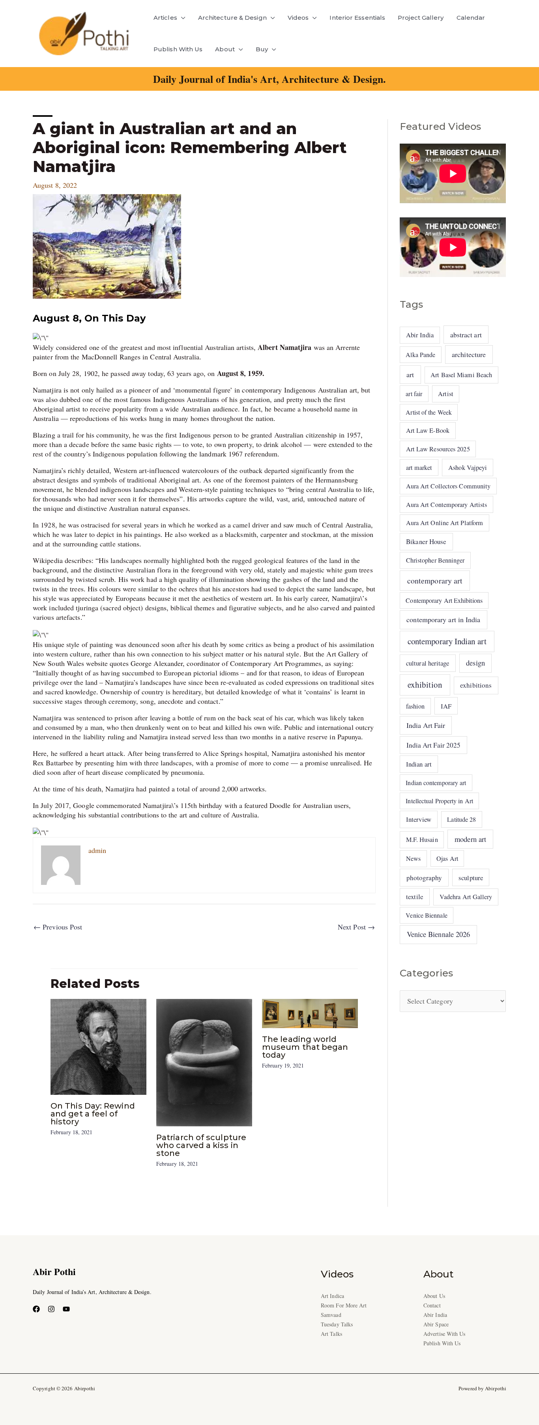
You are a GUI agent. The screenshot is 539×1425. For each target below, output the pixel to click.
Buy (262, 49)
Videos (298, 17)
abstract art (466, 334)
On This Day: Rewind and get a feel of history (93, 1113)
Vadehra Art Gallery (466, 896)
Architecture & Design (232, 17)
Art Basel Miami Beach (461, 374)
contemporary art (434, 580)
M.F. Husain (422, 839)
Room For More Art (344, 1305)
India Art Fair (425, 725)
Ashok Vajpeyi (467, 467)
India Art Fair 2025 (433, 745)
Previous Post (58, 926)
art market (419, 467)
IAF (446, 706)
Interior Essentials (357, 17)
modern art (470, 839)
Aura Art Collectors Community (448, 486)
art (410, 374)
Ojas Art (447, 858)
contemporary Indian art (447, 641)
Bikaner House (426, 541)
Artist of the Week (429, 412)
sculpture (471, 877)
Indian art (419, 764)
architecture (469, 354)
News (413, 858)
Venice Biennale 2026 (438, 934)
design (475, 663)
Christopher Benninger (435, 560)
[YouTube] (66, 1309)
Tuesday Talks (337, 1324)
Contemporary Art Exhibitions (444, 600)
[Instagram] (51, 1309)
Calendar (471, 17)
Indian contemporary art (436, 782)
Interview (418, 819)
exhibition (425, 684)
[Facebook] (36, 1309)
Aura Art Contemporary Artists (446, 504)
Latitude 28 (461, 819)
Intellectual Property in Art (439, 801)
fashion (415, 706)
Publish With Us (177, 49)
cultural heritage (427, 663)
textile (414, 896)
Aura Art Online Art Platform (444, 522)
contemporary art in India (443, 619)
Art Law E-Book (427, 430)
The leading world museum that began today (305, 1047)
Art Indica (332, 1296)
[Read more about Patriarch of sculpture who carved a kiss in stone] (204, 1061)
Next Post (356, 926)
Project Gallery (421, 17)
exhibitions (476, 685)
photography (424, 877)
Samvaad (331, 1314)
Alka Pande (420, 354)
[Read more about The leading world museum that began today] (310, 1012)
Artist (445, 393)
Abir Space (436, 1324)
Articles (165, 17)
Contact (432, 1305)
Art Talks (331, 1333)
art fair (414, 393)
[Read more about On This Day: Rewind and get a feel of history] (98, 1046)
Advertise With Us (444, 1333)
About (224, 49)
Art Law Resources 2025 (438, 449)
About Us (434, 1296)
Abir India (420, 335)
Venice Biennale (426, 915)
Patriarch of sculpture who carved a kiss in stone (201, 1145)
